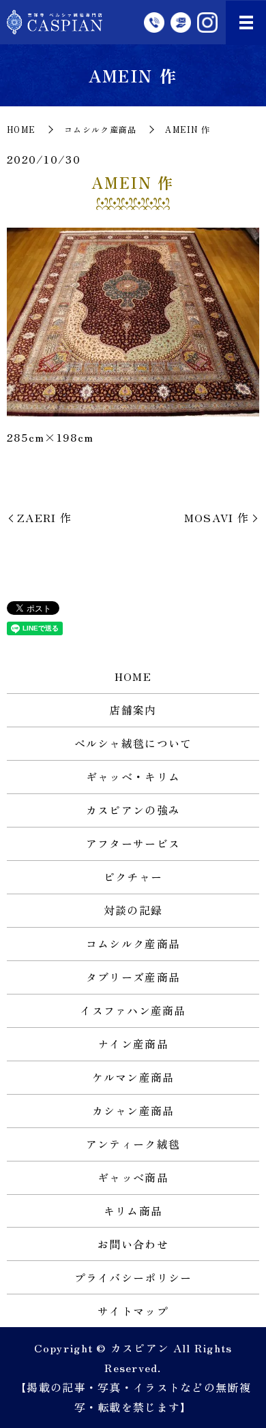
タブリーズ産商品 (133, 977)
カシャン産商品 (133, 1110)
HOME (21, 129)
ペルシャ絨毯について (133, 743)
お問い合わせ (133, 1244)
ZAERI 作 (44, 517)
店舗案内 (132, 709)
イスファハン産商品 (133, 1010)
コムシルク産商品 (100, 129)
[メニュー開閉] (246, 22)
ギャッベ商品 (133, 1177)
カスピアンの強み (133, 810)
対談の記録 (133, 910)
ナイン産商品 (133, 1043)
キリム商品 (133, 1210)
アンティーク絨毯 (133, 1144)
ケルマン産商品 (133, 1077)
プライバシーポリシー (133, 1277)
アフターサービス (133, 843)
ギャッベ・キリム (133, 776)
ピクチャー (133, 876)
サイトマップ (133, 1311)
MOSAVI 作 (216, 517)
